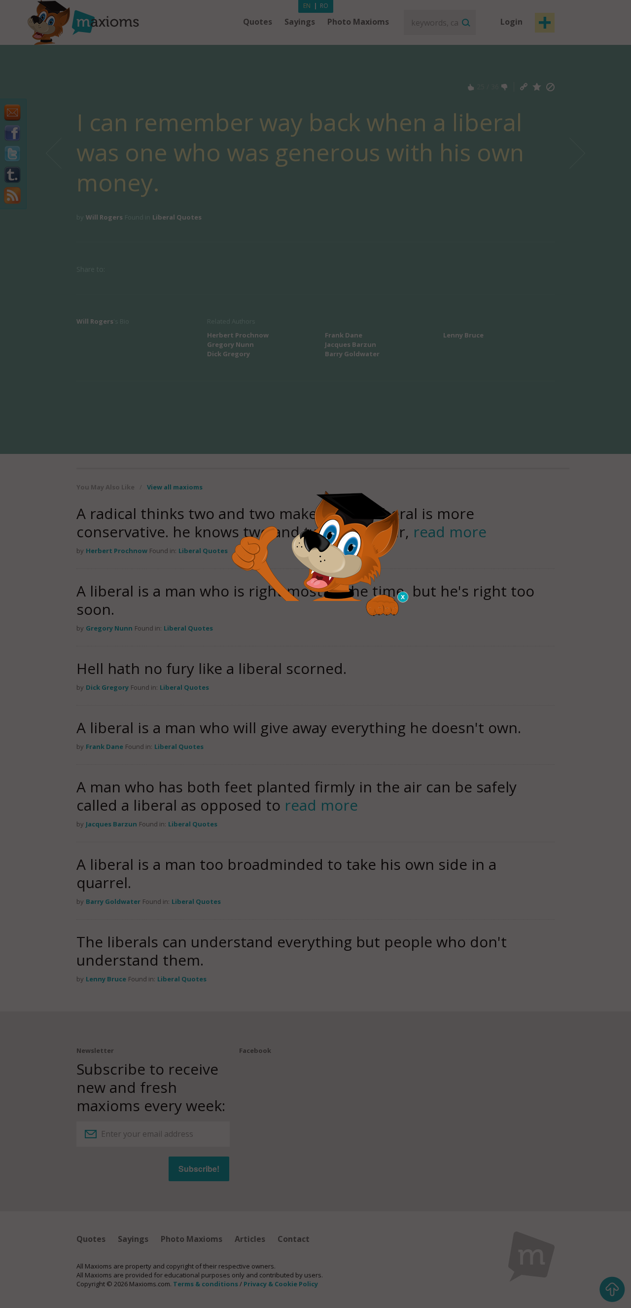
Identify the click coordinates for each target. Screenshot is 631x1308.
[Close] (403, 597)
